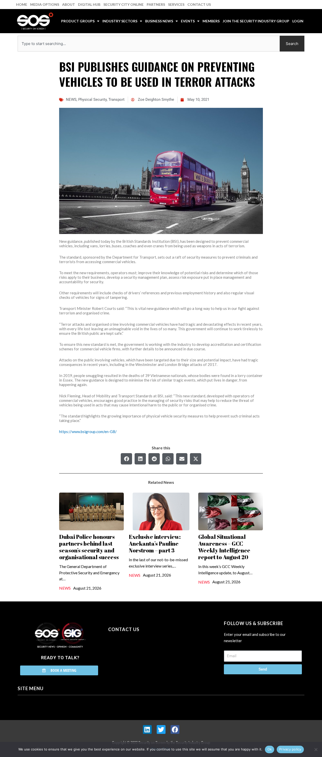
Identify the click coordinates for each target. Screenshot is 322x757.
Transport (116, 99)
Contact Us (199, 4)
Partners (156, 4)
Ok (269, 749)
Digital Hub (89, 4)
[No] (315, 749)
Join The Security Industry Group (256, 21)
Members (211, 21)
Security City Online (123, 4)
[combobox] (149, 44)
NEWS (71, 99)
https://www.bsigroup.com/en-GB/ (88, 431)
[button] (126, 458)
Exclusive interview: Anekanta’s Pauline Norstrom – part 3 (155, 543)
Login (297, 21)
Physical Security (92, 99)
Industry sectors (119, 21)
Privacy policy (290, 749)
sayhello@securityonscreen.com (140, 652)
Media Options (44, 4)
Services (176, 4)
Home (21, 4)
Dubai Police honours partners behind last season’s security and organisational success (89, 547)
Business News (159, 21)
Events (188, 21)
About (68, 4)
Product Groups (78, 21)
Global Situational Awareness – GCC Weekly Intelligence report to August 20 (224, 547)
